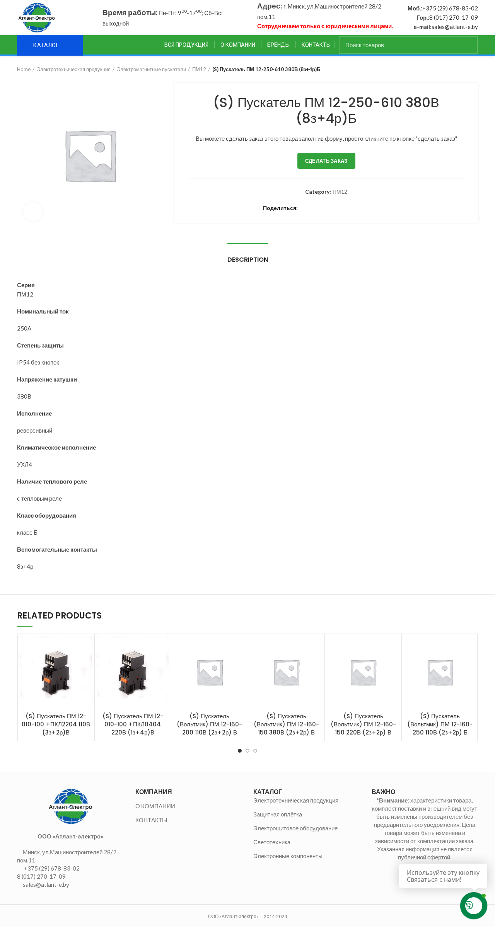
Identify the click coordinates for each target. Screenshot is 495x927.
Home (24, 69)
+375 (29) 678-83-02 (450, 8)
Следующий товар (474, 69)
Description (247, 259)
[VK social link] (367, 208)
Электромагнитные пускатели (151, 69)
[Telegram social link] (376, 208)
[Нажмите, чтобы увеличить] (32, 212)
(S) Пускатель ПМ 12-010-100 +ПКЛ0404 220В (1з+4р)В (132, 724)
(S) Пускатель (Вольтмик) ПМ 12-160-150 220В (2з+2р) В (363, 724)
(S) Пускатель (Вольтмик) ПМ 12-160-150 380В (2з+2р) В (286, 724)
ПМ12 (199, 69)
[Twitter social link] (314, 208)
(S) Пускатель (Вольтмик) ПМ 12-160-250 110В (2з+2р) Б (440, 724)
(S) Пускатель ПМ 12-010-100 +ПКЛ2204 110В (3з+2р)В (56, 724)
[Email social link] (323, 208)
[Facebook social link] (305, 208)
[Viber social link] (385, 208)
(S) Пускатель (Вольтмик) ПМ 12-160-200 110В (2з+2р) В (209, 724)
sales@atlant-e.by (455, 26)
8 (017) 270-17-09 (453, 17)
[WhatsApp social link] (358, 208)
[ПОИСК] (467, 45)
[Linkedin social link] (340, 208)
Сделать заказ (326, 161)
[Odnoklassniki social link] (349, 208)
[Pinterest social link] (332, 208)
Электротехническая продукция (74, 69)
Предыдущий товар (459, 69)
